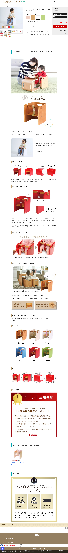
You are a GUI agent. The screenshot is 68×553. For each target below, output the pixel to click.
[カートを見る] (54, 1)
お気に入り (56, 33)
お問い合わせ (63, 33)
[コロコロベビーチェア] (11, 18)
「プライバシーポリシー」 (18, 551)
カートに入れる (60, 26)
